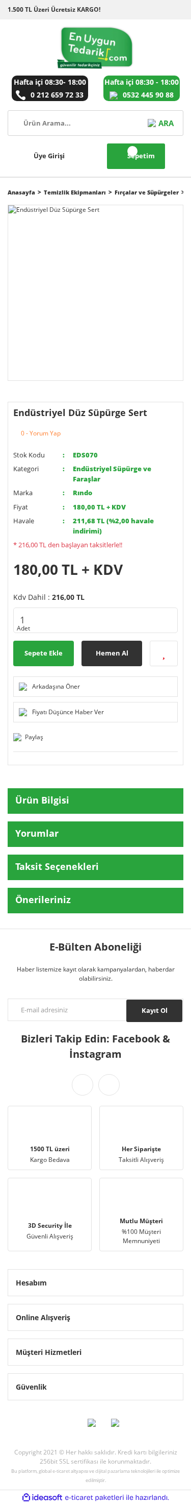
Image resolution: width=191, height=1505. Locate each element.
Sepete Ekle (43, 653)
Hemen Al (112, 653)
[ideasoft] (42, 1497)
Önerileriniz (43, 899)
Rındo (82, 492)
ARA (165, 123)
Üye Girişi (49, 155)
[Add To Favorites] (164, 653)
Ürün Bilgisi (42, 800)
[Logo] (95, 47)
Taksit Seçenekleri (57, 866)
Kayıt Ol (155, 1010)
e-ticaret (61, 1471)
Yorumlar (37, 833)
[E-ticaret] (94, 1497)
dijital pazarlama (112, 1471)
